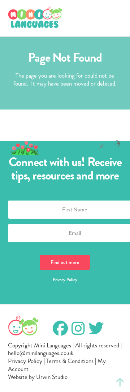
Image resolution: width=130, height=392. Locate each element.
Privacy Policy (65, 279)
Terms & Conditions (70, 361)
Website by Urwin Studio (38, 376)
